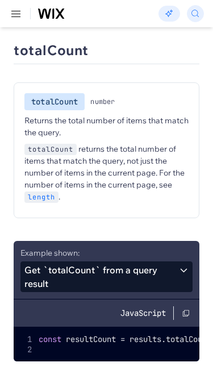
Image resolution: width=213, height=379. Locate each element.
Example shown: (50, 253)
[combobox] (106, 276)
